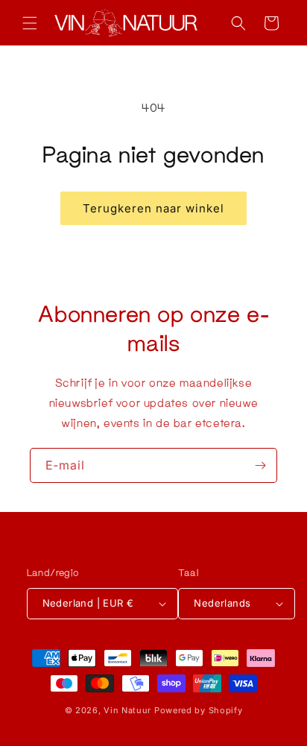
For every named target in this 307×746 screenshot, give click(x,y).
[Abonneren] (260, 465)
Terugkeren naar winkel (153, 208)
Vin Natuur (127, 710)
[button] (29, 23)
